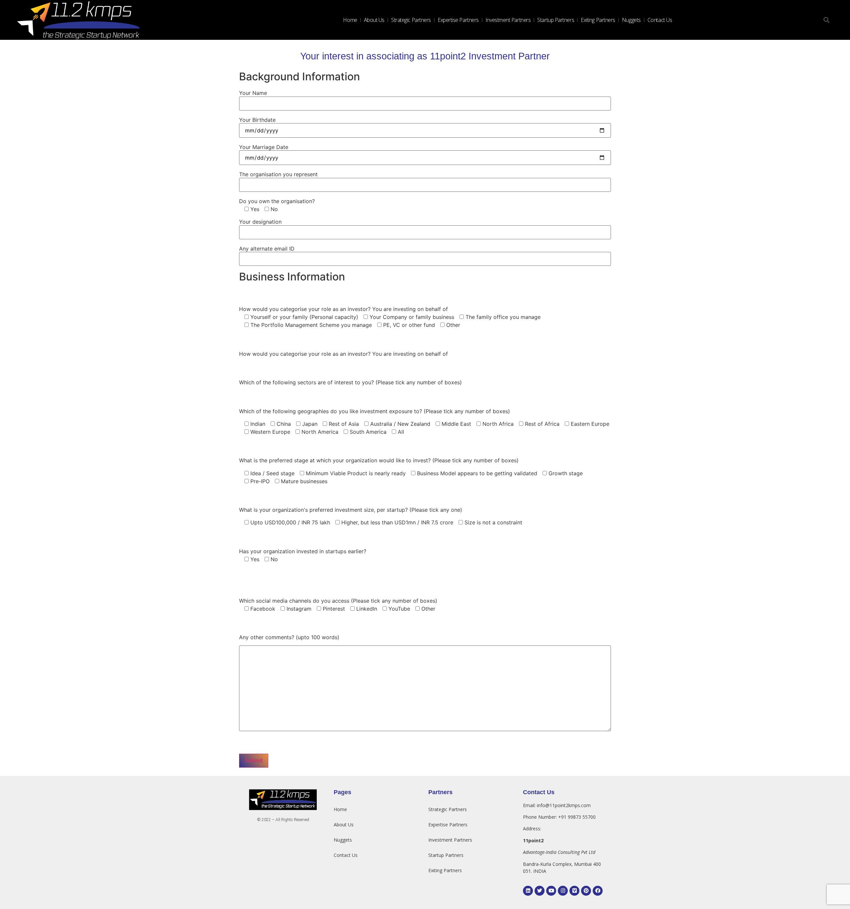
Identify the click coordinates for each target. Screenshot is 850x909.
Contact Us (659, 20)
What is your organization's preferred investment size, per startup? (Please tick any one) (350, 509)
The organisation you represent (278, 174)
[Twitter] (540, 891)
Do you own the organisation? (277, 201)
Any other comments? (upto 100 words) (289, 637)
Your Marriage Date (263, 147)
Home (350, 20)
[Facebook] (598, 891)
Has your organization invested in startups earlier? (302, 551)
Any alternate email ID (267, 248)
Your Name (253, 93)
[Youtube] (551, 891)
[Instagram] (563, 891)
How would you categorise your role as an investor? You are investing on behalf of (343, 309)
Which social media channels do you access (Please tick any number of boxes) (338, 600)
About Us (374, 20)
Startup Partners (555, 20)
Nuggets (631, 20)
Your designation (260, 221)
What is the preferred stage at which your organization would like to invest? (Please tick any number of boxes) (379, 460)
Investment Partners (508, 20)
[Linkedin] (528, 891)
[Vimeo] (574, 891)
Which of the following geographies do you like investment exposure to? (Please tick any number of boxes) (374, 411)
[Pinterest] (586, 891)
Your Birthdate (257, 119)
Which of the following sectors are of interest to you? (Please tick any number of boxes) (350, 382)
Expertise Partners (458, 20)
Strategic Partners (411, 20)
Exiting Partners (598, 20)
